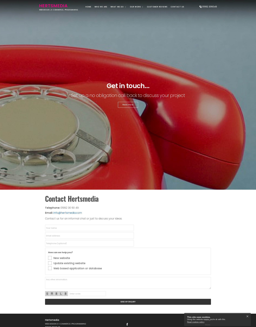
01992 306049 (209, 6)
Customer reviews (157, 7)
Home (88, 7)
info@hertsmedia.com (67, 213)
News (207, 324)
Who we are (101, 7)
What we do (117, 7)
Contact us (177, 7)
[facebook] (127, 324)
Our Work (135, 7)
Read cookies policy (195, 322)
